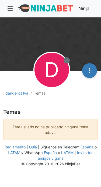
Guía (33, 147)
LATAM (14, 152)
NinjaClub (85, 8)
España (87, 147)
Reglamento (15, 147)
